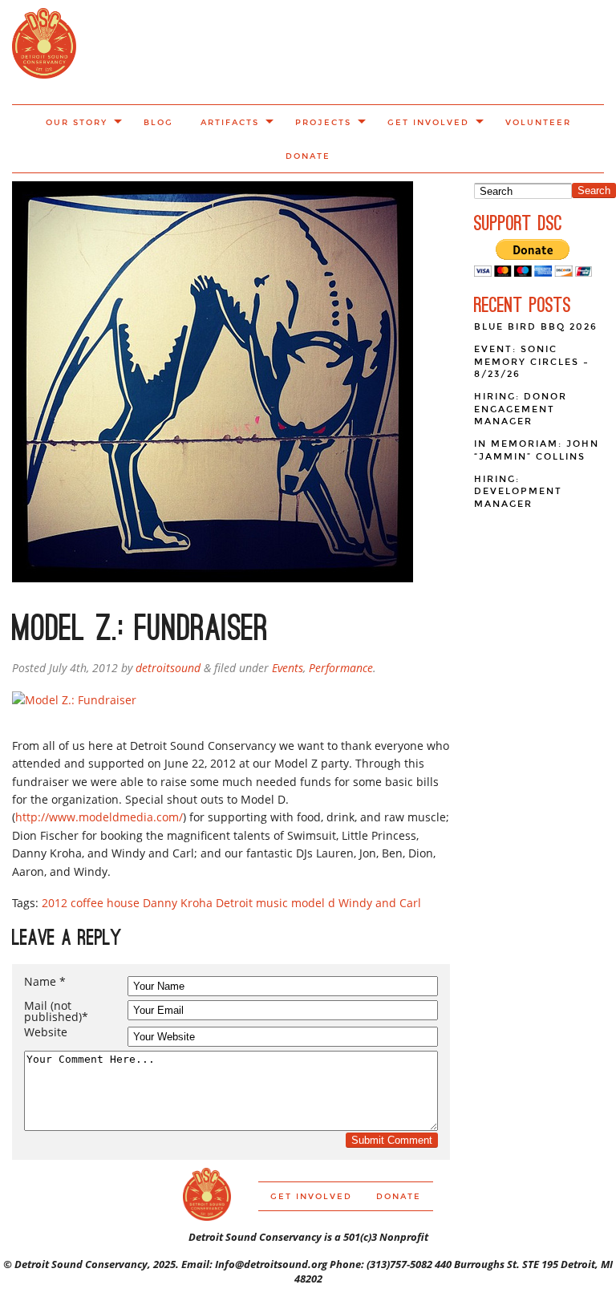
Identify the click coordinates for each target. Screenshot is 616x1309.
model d (313, 902)
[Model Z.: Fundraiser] (74, 699)
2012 (54, 902)
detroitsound (168, 667)
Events (287, 667)
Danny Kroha (178, 902)
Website (45, 1032)
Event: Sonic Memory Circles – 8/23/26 (532, 361)
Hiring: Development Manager (518, 491)
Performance (341, 667)
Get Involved (428, 123)
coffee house (105, 902)
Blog (158, 123)
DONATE (308, 156)
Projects (323, 123)
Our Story (76, 123)
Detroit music (252, 902)
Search (594, 190)
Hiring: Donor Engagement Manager (520, 409)
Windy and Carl (379, 902)
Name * (45, 981)
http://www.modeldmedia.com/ (99, 817)
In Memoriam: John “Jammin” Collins (536, 450)
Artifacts (230, 123)
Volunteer (538, 123)
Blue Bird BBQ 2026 (536, 327)
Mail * (56, 1011)
